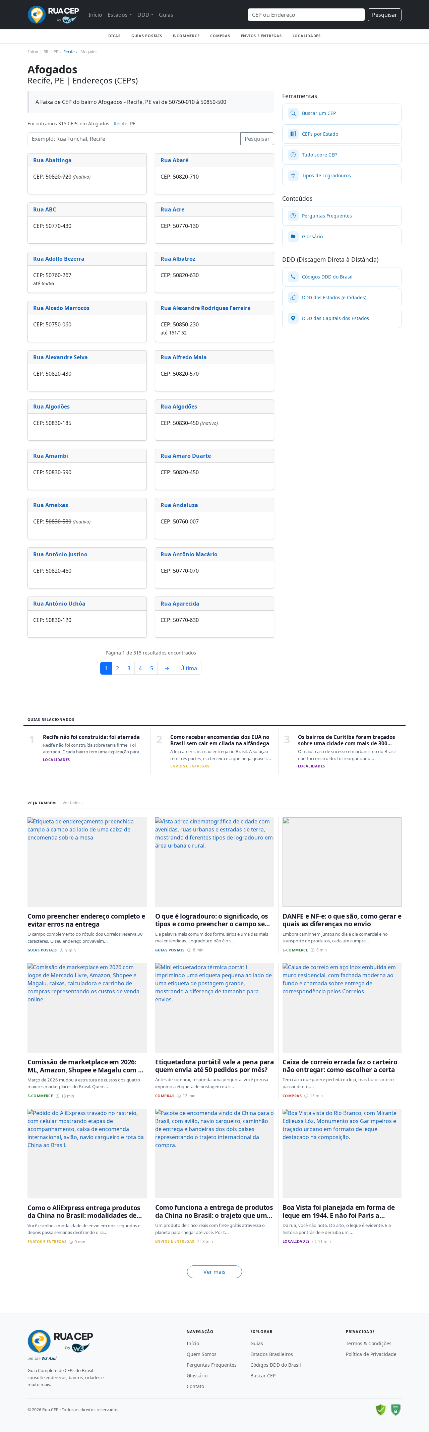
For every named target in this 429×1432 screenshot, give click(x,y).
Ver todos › (73, 802)
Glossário (197, 1375)
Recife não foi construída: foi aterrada (91, 737)
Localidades (307, 35)
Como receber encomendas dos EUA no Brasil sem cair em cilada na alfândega (219, 740)
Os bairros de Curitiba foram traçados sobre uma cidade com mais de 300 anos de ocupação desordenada (346, 743)
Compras (220, 35)
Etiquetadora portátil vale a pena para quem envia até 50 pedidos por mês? (214, 1065)
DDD (143, 14)
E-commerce (186, 35)
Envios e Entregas (261, 35)
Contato (195, 1386)
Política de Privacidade (371, 1354)
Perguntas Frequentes (212, 1365)
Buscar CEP (262, 1375)
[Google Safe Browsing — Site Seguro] (381, 1410)
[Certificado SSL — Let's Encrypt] (395, 1410)
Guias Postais (146, 35)
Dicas (114, 35)
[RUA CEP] (53, 14)
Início (95, 14)
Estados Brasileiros (271, 1354)
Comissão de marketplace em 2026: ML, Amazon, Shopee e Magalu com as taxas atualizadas (86, 1069)
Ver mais (214, 1271)
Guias (166, 14)
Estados (118, 14)
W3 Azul (49, 1358)
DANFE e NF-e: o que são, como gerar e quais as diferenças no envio (342, 920)
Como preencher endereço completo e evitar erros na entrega (86, 920)
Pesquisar (384, 14)
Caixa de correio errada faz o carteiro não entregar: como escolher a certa (340, 1065)
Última (188, 668)
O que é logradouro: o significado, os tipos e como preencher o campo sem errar (213, 924)
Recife (120, 123)
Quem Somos (202, 1354)
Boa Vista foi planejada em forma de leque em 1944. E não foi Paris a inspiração (339, 1215)
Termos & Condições (368, 1343)
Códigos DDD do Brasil (275, 1365)
